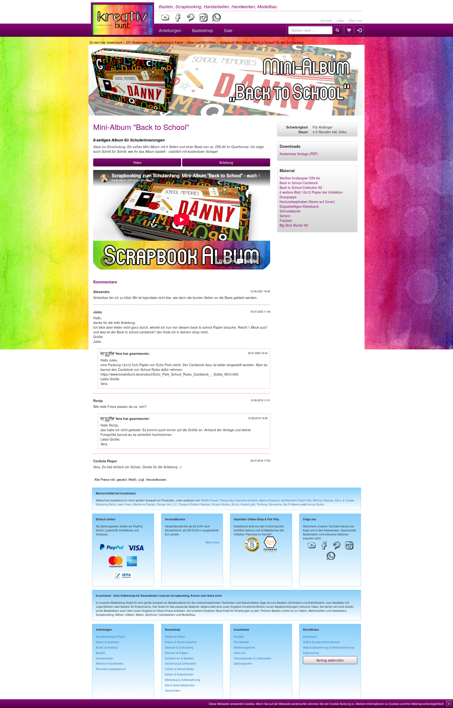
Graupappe (288, 197)
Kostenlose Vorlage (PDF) (299, 153)
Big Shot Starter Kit (294, 225)
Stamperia (275, 504)
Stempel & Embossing (179, 647)
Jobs (340, 20)
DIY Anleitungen (137, 42)
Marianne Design (144, 504)
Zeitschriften (172, 690)
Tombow (261, 504)
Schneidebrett (290, 211)
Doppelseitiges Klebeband (299, 206)
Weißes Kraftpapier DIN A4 (300, 178)
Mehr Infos (212, 542)
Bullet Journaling (106, 647)
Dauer (303, 131)
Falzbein (286, 220)
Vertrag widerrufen (330, 660)
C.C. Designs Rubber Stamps (191, 504)
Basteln (100, 653)
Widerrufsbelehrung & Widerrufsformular (329, 647)
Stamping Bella (105, 504)
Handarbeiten (104, 658)
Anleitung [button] (226, 162)
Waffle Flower (209, 500)
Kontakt (326, 20)
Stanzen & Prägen (176, 653)
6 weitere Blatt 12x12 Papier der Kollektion (311, 192)
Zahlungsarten (243, 663)
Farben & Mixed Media (179, 669)
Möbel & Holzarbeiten (110, 663)
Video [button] (137, 162)
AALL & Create (344, 500)
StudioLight (247, 504)
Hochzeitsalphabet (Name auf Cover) (307, 201)
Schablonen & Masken (179, 658)
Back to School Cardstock (299, 182)
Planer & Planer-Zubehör (181, 642)
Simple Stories (220, 504)
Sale (228, 30)
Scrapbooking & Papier (167, 42)
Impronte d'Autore (246, 500)
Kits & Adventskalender (180, 685)
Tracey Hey (227, 500)
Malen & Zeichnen (107, 642)
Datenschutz (311, 653)
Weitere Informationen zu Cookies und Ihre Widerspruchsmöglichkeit (400, 704)
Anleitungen (170, 30)
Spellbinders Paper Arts (296, 500)
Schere (285, 215)
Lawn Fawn (124, 504)
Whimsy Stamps (323, 500)
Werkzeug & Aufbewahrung (182, 680)
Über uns (355, 20)
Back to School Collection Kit (301, 187)
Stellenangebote (244, 647)
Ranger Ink (164, 504)
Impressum (310, 636)
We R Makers (291, 504)
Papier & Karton (175, 636)
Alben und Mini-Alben (201, 42)
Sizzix (235, 504)
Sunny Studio (315, 504)
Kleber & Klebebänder (179, 674)
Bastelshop (202, 30)
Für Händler (241, 642)
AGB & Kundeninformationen (321, 642)
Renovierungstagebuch (111, 669)
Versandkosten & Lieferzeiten (252, 658)
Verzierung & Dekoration (180, 663)
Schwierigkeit (297, 127)
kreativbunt (114, 42)
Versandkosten (156, 479)
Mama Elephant (269, 500)
